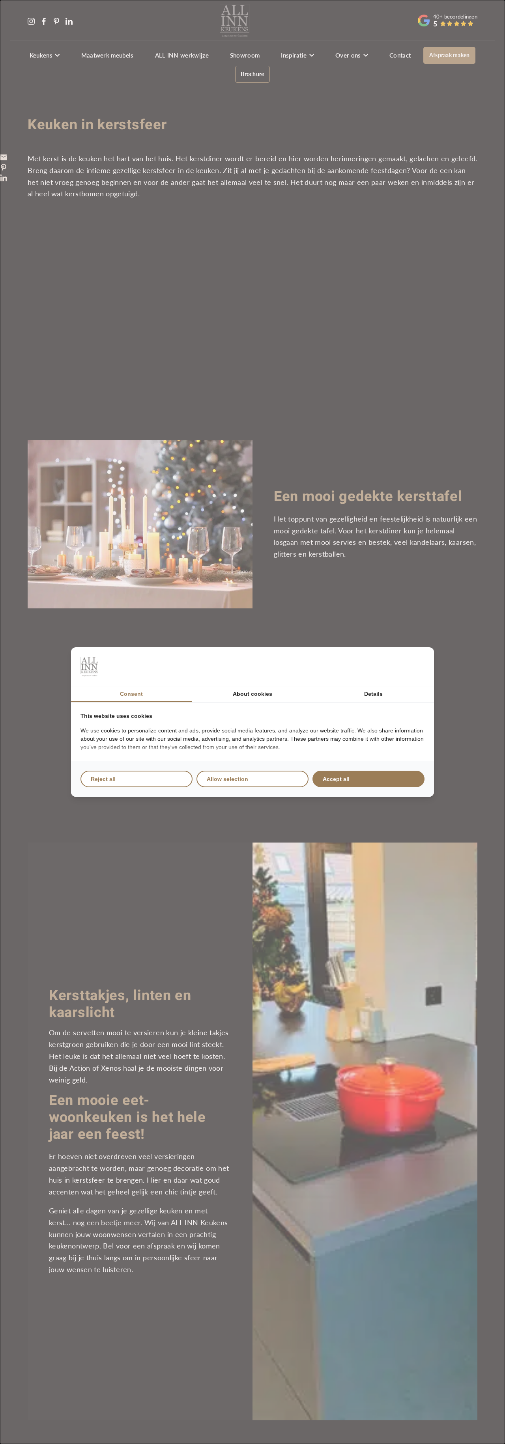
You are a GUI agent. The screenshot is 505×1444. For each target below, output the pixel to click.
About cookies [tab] (252, 694)
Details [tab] (373, 694)
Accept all (336, 779)
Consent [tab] (131, 694)
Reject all (103, 779)
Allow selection (227, 779)
